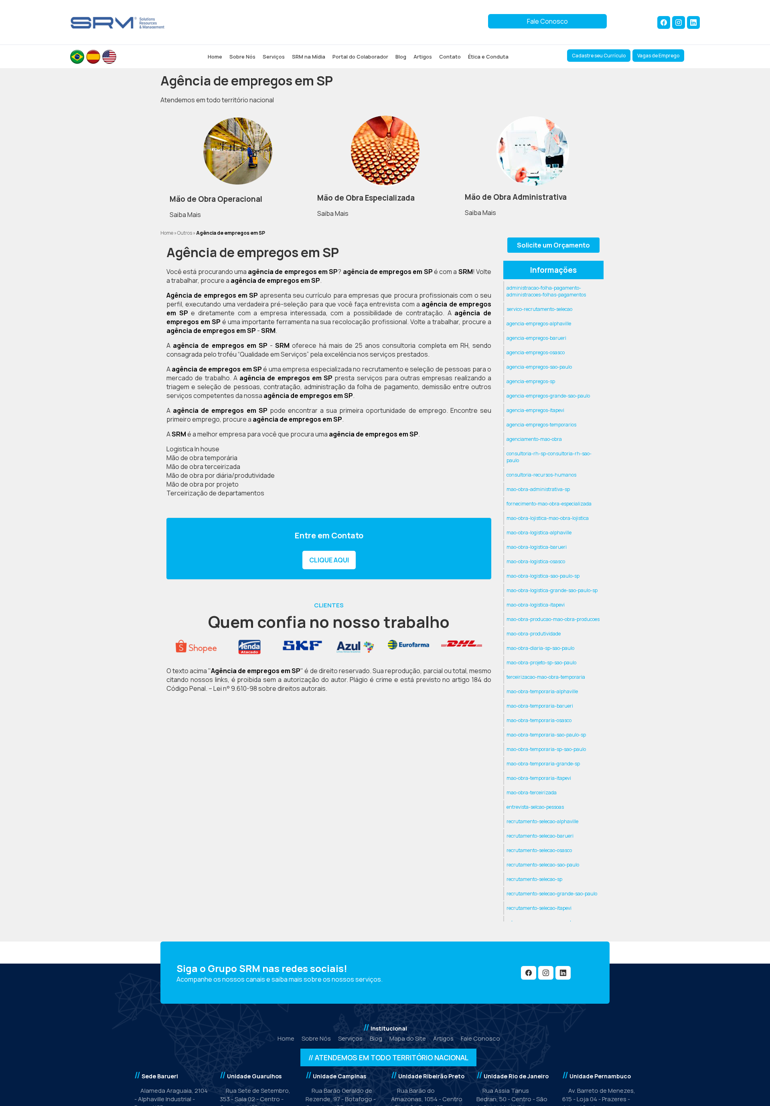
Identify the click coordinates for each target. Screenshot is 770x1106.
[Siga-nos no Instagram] (678, 22)
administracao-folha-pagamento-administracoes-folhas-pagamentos (546, 291)
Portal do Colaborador (360, 56)
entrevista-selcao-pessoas (535, 807)
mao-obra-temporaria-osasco (539, 720)
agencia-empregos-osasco (536, 352)
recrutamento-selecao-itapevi (539, 908)
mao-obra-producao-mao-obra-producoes (553, 619)
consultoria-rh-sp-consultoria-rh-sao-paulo (549, 457)
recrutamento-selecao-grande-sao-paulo (552, 893)
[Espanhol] (93, 57)
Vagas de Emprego (658, 55)
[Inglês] (109, 57)
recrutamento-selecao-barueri (540, 835)
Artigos (422, 56)
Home (215, 56)
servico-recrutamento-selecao (539, 309)
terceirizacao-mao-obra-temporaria (546, 677)
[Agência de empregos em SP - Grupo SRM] (117, 22)
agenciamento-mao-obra (534, 439)
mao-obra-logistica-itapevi (536, 604)
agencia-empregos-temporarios (541, 424)
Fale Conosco (547, 21)
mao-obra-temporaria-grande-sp (543, 763)
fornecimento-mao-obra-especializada (549, 503)
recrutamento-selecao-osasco (539, 850)
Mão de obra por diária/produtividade (220, 475)
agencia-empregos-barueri (536, 338)
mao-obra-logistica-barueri (537, 547)
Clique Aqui (329, 560)
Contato (450, 56)
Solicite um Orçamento (553, 245)
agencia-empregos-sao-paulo (539, 366)
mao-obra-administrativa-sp (538, 489)
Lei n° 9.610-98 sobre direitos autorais (269, 688)
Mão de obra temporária (201, 457)
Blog (400, 56)
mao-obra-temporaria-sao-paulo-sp (546, 734)
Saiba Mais (185, 214)
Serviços (274, 56)
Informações (553, 270)
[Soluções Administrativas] (532, 151)
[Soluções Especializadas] (385, 151)
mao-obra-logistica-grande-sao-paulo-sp (552, 590)
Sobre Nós (242, 56)
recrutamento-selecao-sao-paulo (543, 864)
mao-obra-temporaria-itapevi (539, 778)
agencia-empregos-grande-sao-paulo (548, 395)
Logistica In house (192, 448)
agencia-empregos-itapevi (535, 410)
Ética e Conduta (488, 56)
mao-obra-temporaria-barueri (540, 705)
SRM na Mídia (308, 56)
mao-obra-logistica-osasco (536, 561)
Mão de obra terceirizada (203, 466)
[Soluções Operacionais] (237, 151)
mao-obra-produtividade (534, 633)
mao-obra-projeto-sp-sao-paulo (541, 662)
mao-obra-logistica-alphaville (539, 532)
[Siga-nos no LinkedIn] (693, 22)
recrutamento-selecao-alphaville (542, 821)
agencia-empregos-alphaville (539, 323)
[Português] (77, 57)
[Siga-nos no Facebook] (663, 22)
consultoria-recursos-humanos (541, 474)
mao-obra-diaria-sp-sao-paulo (540, 648)
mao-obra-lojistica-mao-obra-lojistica (548, 518)
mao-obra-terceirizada (532, 792)
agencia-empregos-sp (531, 381)
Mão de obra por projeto (202, 484)
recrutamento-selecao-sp (534, 879)
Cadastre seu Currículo (599, 55)
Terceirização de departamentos (215, 493)
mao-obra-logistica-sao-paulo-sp (543, 575)
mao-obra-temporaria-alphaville (542, 691)
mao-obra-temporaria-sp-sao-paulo (546, 749)
